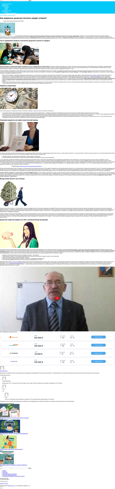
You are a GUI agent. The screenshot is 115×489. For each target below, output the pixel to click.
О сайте (4, 470)
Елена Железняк (3, 370)
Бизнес (6, 8)
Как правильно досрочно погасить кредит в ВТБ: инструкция (14, 418)
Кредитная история (6, 10)
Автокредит (5, 5)
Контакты (4, 471)
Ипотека (7, 7)
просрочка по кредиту (95, 76)
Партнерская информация (10, 13)
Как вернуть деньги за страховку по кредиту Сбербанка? (13, 465)
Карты (6, 9)
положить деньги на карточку (16, 262)
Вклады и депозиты (6, 3)
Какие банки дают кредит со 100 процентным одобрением (14, 433)
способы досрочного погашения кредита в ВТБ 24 (30, 166)
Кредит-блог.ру (11, 485)
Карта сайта (5, 472)
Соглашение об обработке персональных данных (13, 476)
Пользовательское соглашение (9, 473)
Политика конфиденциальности (9, 475)
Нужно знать (5, 11)
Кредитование (5, 6)
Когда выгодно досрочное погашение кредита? (11, 449)
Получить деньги (98, 337)
